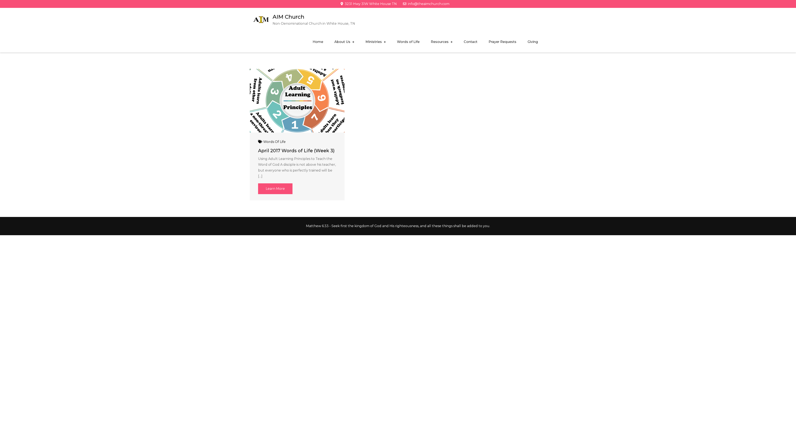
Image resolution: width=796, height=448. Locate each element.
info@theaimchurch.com (428, 4)
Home (318, 42)
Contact (470, 42)
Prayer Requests (502, 42)
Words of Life (408, 42)
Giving (533, 42)
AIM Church (288, 16)
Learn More (275, 189)
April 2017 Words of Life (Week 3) (296, 150)
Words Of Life (274, 142)
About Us (342, 42)
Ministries (373, 42)
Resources (440, 42)
